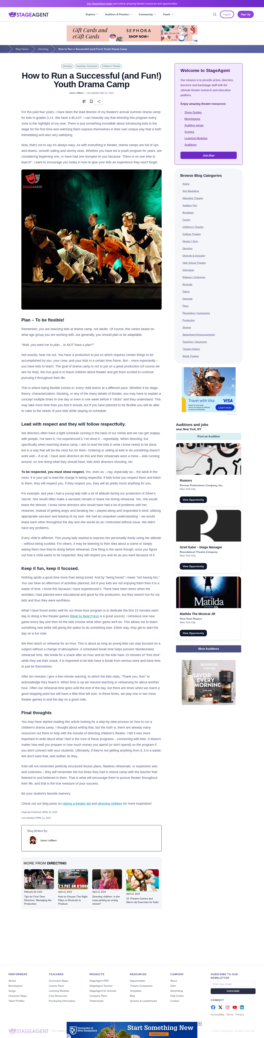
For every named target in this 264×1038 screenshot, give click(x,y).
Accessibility (217, 1014)
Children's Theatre (111, 66)
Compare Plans (98, 995)
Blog (132, 995)
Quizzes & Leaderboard (143, 1000)
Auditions (190, 144)
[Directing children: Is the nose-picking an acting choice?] (107, 879)
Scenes (189, 131)
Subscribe (233, 991)
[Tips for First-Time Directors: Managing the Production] (39, 879)
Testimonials (96, 1000)
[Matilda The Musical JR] (208, 592)
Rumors (186, 480)
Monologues (192, 118)
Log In (227, 14)
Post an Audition (208, 436)
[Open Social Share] (99, 101)
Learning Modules (195, 138)
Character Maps (17, 995)
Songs (12, 990)
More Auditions (208, 648)
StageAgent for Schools (102, 990)
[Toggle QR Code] (84, 101)
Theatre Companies (141, 985)
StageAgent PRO (99, 980)
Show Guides (193, 112)
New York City (188, 488)
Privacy (240, 1014)
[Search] (214, 14)
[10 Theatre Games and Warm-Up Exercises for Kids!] (142, 880)
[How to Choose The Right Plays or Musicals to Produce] (73, 879)
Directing (43, 49)
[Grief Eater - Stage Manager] (208, 526)
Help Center (177, 995)
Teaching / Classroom (87, 66)
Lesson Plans (56, 985)
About (173, 980)
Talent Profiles (16, 1000)
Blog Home (22, 49)
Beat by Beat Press (85, 616)
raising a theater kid (76, 803)
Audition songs (193, 125)
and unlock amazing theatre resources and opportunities (132, 3)
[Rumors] (208, 459)
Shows (12, 980)
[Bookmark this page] (91, 101)
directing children (110, 803)
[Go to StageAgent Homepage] (28, 1031)
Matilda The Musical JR (197, 614)
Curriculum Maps (58, 980)
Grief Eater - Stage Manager (201, 547)
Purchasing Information (62, 1000)
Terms (229, 1014)
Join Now (208, 155)
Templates (136, 990)
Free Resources (58, 995)
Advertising (176, 990)
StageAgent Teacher (101, 985)
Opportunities (137, 980)
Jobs (173, 985)
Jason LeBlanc (76, 93)
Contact (174, 1000)
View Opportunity (193, 499)
